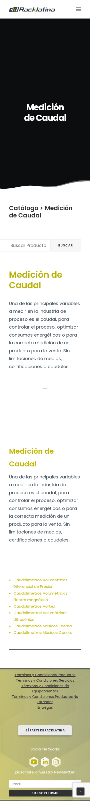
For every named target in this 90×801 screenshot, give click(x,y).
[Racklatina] (32, 9)
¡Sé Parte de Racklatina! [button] (45, 730)
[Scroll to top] (80, 791)
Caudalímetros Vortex (34, 606)
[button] (78, 9)
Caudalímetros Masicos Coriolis (43, 632)
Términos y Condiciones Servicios (45, 680)
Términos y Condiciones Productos (45, 674)
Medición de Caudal (40, 211)
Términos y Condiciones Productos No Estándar (45, 699)
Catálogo (23, 208)
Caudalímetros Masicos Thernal (43, 626)
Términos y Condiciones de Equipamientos (45, 688)
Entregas (45, 707)
